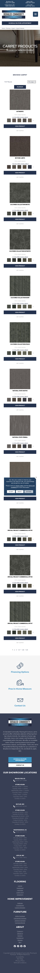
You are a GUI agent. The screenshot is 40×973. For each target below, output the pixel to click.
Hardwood (20, 888)
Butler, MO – (30, 2)
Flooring (8, 28)
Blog (20, 942)
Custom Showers (20, 907)
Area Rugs (20, 894)
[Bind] (20, 285)
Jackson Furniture (20, 920)
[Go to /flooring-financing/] (20, 667)
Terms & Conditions (20, 962)
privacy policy (19, 485)
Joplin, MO (20, 855)
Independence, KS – (10, 5)
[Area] (20, 146)
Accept (11, 491)
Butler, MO (20, 804)
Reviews (20, 940)
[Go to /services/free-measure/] (20, 684)
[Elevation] (19, 166)
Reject (20, 491)
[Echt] (14, 120)
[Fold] (19, 306)
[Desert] (14, 166)
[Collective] (19, 213)
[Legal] (24, 120)
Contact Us (20, 938)
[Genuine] (19, 120)
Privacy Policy (20, 960)
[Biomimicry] (20, 192)
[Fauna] (24, 166)
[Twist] (29, 306)
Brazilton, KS (20, 778)
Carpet (13, 28)
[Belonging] (20, 379)
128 (22, 650)
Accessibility (20, 957)
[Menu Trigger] (35, 14)
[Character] (14, 213)
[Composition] (24, 213)
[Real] (29, 120)
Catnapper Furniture (20, 918)
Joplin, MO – (30, 5)
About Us (20, 933)
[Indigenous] (19, 399)
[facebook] (14, 946)
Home (3, 28)
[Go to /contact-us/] (20, 701)
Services (20, 935)
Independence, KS (20, 830)
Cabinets (20, 903)
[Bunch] (14, 306)
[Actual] (20, 99)
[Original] (29, 399)
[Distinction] (29, 213)
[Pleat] (24, 306)
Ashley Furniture (20, 916)
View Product (20, 126)
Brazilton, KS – (10, 2)
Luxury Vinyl (20, 892)
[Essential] (14, 399)
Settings (28, 491)
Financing (20, 931)
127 (19, 650)
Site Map (20, 959)
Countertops (20, 905)
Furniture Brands (20, 922)
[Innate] (24, 399)
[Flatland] (29, 166)
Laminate (20, 890)
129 (26, 650)
